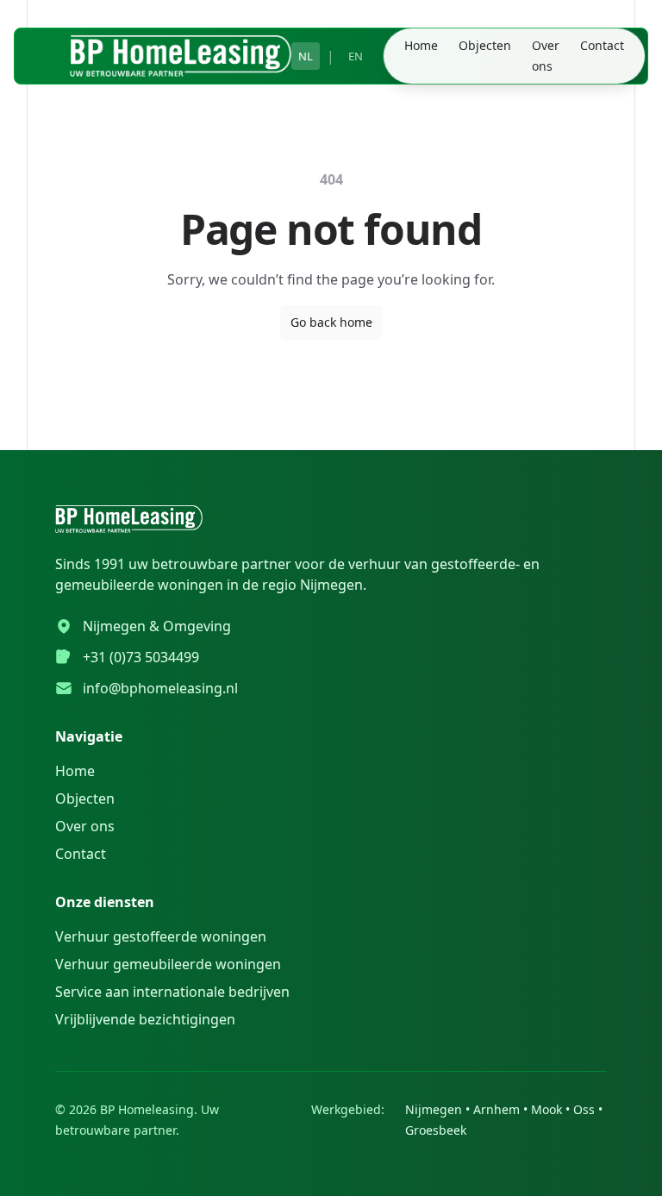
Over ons (545, 55)
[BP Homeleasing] (180, 56)
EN (355, 56)
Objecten (485, 45)
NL (305, 56)
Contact (602, 45)
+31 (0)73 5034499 (141, 657)
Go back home (331, 322)
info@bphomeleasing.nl (160, 688)
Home (421, 45)
